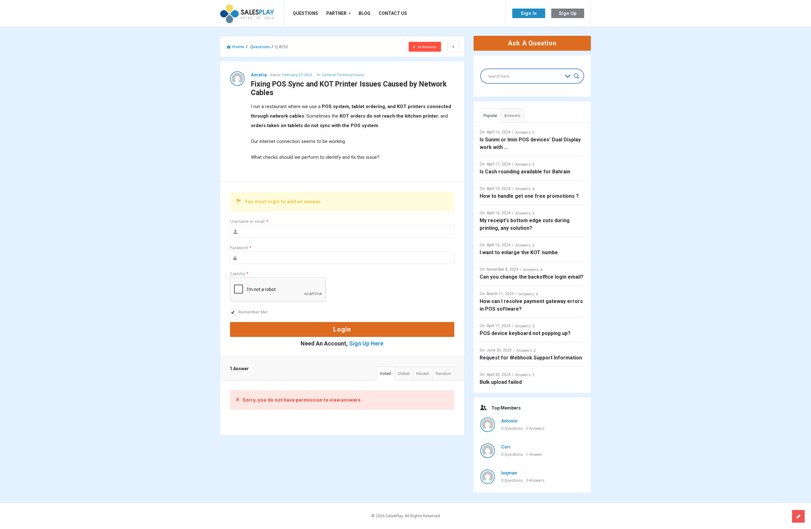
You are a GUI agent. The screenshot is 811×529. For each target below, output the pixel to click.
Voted (385, 373)
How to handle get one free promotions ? (529, 196)
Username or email (249, 221)
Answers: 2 (524, 245)
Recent (422, 373)
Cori (505, 446)
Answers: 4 (524, 188)
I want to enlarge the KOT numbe (519, 252)
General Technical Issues (343, 74)
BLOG (364, 13)
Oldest (404, 373)
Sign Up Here (366, 343)
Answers (512, 115)
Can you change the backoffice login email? (532, 277)
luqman (509, 472)
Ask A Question (532, 43)
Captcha (239, 273)
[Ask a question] (798, 516)
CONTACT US (393, 13)
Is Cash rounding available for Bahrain (525, 172)
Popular (490, 115)
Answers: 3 (524, 164)
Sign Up (568, 13)
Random (443, 373)
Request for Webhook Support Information (531, 358)
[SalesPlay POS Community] (252, 13)
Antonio (509, 420)
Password (241, 247)
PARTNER (336, 13)
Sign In (529, 13)
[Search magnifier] (576, 76)
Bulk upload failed (501, 382)
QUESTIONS (305, 13)
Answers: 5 (524, 132)
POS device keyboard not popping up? (525, 333)
